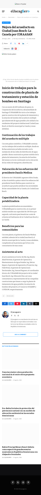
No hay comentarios (19, 39)
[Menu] (3, 11)
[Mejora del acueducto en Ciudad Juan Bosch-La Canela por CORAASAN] (20, 65)
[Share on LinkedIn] (23, 43)
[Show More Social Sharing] (27, 43)
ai (3, 296)
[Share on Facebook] (11, 43)
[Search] (38, 11)
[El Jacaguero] (20, 11)
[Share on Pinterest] (19, 43)
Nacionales (6, 22)
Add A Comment (20, 334)
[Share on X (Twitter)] (15, 43)
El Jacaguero (16, 312)
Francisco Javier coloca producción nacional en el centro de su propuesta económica (18, 374)
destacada (10, 296)
